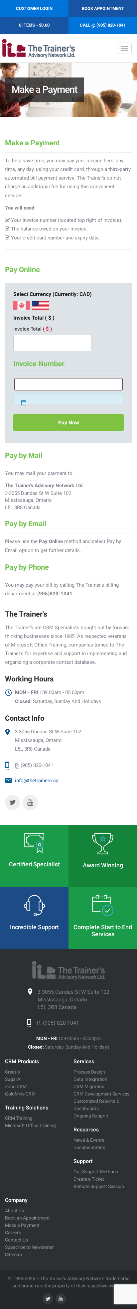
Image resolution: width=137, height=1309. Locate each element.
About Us (14, 1210)
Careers (13, 1232)
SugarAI (13, 1079)
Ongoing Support (91, 1115)
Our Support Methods (95, 1171)
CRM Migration (88, 1086)
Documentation (89, 1147)
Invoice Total (32, 329)
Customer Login (34, 8)
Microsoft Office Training (30, 1125)
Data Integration (90, 1079)
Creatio (12, 1072)
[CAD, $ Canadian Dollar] (21, 307)
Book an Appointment (27, 1218)
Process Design (89, 1072)
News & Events (88, 1140)
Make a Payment (22, 1225)
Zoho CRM (16, 1086)
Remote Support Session (98, 1186)
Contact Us (16, 1239)
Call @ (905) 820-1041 (103, 25)
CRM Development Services (101, 1093)
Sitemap (13, 1254)
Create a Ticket (88, 1179)
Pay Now (68, 422)
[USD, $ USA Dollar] (40, 307)
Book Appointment (103, 8)
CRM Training (19, 1118)
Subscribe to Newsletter (29, 1247)
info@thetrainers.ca (37, 781)
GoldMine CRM (20, 1093)
